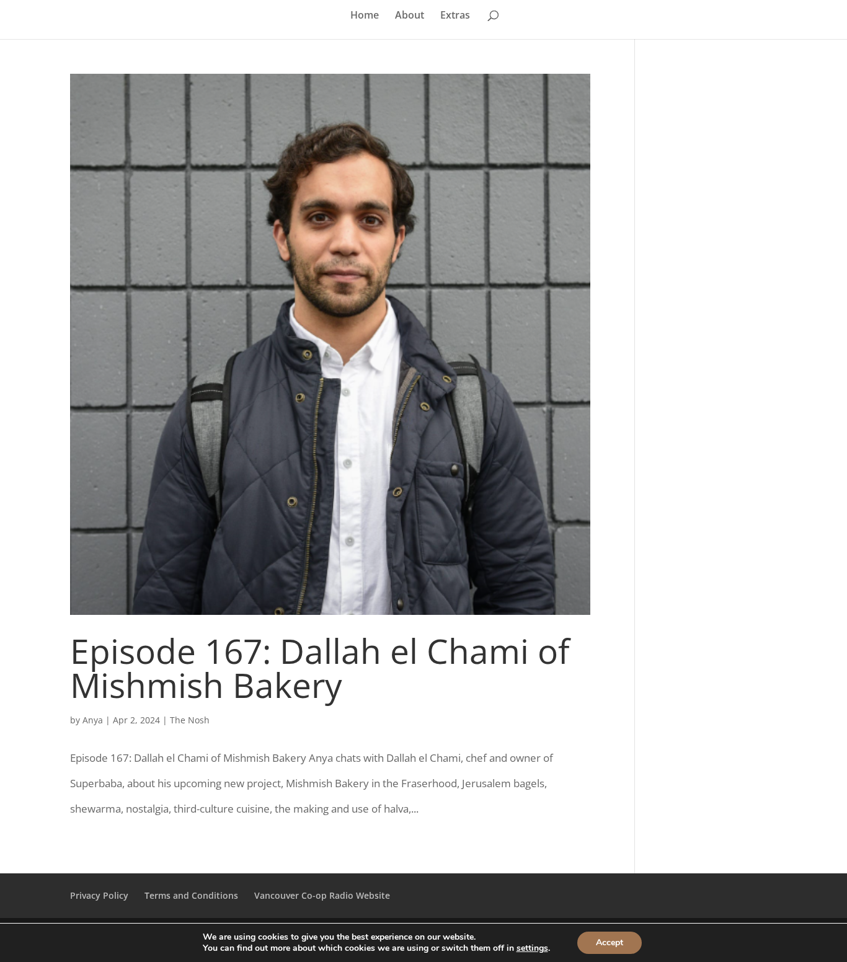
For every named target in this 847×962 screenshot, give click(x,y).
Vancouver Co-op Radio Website (322, 895)
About (409, 16)
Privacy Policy (99, 895)
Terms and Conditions (191, 895)
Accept (609, 942)
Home (364, 16)
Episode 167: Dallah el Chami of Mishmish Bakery (320, 667)
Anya (92, 720)
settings (532, 948)
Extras (455, 16)
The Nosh (190, 720)
